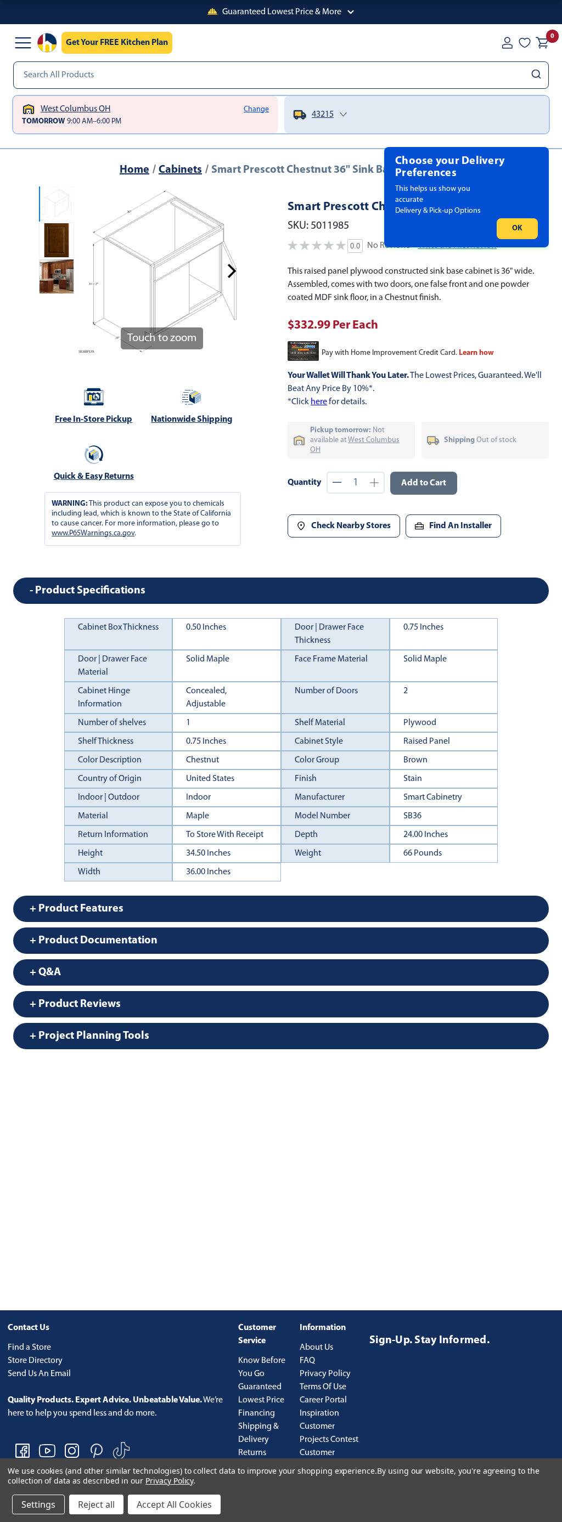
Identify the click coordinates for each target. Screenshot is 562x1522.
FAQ (307, 1360)
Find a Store (29, 1347)
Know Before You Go (261, 1367)
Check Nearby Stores (351, 526)
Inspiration (319, 1413)
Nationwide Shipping (191, 419)
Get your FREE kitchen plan (117, 42)
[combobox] (281, 75)
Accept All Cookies (174, 1504)
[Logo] (47, 43)
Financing (256, 1413)
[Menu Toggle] (23, 43)
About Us (316, 1347)
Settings (38, 1504)
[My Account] (507, 42)
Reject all (96, 1504)
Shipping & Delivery (258, 1433)
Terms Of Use (323, 1387)
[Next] (231, 271)
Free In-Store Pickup (93, 419)
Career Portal (323, 1400)
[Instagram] (72, 1450)
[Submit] (537, 75)
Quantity (304, 482)
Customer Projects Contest (329, 1433)
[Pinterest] (96, 1450)
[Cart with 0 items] (542, 42)
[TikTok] (121, 1450)
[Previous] (91, 271)
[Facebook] (22, 1450)
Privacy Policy (325, 1374)
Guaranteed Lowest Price (261, 1394)
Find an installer (460, 526)
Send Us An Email (39, 1374)
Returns (252, 1453)
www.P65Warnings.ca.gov (93, 533)
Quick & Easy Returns (94, 476)
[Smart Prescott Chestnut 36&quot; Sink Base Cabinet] (56, 204)
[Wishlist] (524, 42)
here (319, 402)
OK (517, 228)
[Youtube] (47, 1450)
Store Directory (35, 1360)
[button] (281, 12)
